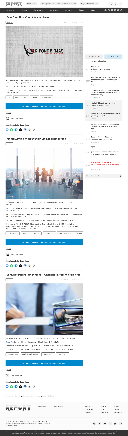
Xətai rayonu (47, 97)
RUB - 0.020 (95, 56)
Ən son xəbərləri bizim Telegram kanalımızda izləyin (46, 106)
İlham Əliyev (31, 4)
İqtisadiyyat (89, 409)
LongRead (88, 412)
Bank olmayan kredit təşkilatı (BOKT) (73, 233)
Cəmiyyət (103, 406)
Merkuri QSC (49, 233)
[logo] (14, 4)
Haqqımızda (42, 406)
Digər (93, 10)
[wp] (11, 129)
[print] (29, 129)
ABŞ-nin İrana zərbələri (89, 4)
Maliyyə (9, 22)
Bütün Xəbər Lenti (92, 176)
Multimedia (118, 412)
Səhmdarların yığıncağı (31, 233)
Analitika (117, 409)
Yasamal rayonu (21, 97)
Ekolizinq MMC (12, 354)
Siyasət (87, 406)
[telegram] (112, 10)
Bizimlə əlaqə (58, 406)
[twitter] (115, 10)
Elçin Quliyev (62, 354)
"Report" (9, 208)
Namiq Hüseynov (16, 375)
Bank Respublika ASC (30, 354)
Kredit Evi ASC (12, 233)
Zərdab (34, 97)
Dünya (116, 406)
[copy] (34, 129)
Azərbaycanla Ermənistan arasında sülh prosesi (58, 4)
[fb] (105, 10)
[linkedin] (118, 10)
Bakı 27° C (114, 56)
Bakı (8, 97)
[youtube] (121, 10)
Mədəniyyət (104, 412)
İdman (102, 409)
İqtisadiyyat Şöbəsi (16, 118)
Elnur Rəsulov (48, 354)
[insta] (109, 10)
